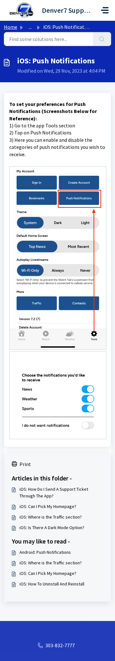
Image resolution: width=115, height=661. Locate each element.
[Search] (102, 39)
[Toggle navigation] (104, 10)
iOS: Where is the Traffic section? (50, 517)
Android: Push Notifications (45, 552)
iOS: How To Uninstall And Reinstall (51, 584)
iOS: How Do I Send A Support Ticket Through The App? (53, 492)
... (30, 27)
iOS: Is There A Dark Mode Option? (51, 527)
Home (10, 27)
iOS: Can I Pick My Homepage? (47, 506)
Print (25, 464)
